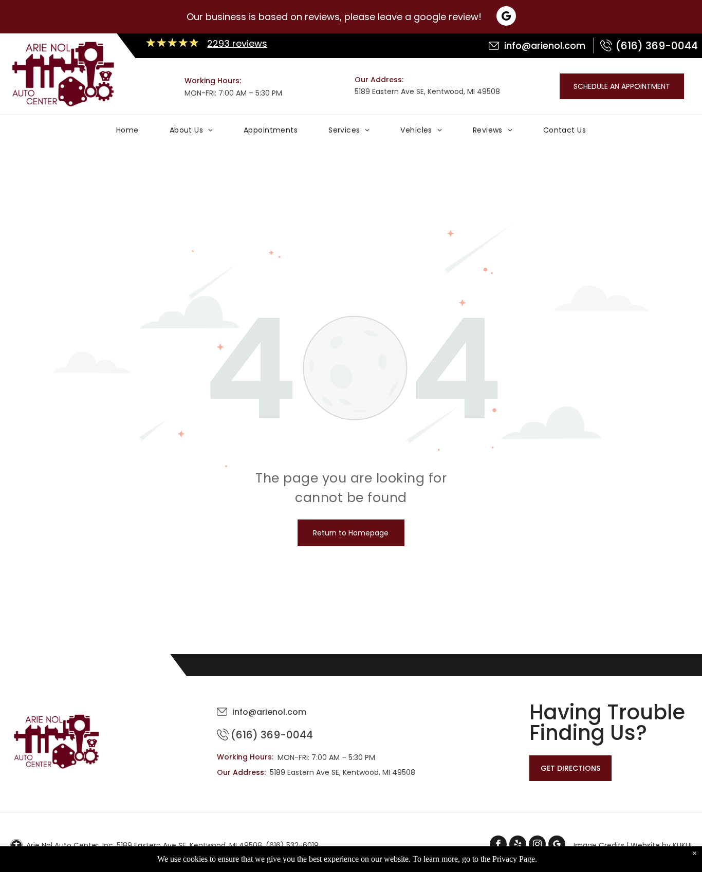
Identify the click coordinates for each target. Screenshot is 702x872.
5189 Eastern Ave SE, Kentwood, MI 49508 (427, 91)
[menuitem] (127, 132)
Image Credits (599, 845)
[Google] (506, 17)
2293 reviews (237, 43)
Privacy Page (513, 859)
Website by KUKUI (661, 845)
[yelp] (517, 845)
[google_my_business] (556, 845)
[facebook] (498, 845)
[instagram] (537, 845)
